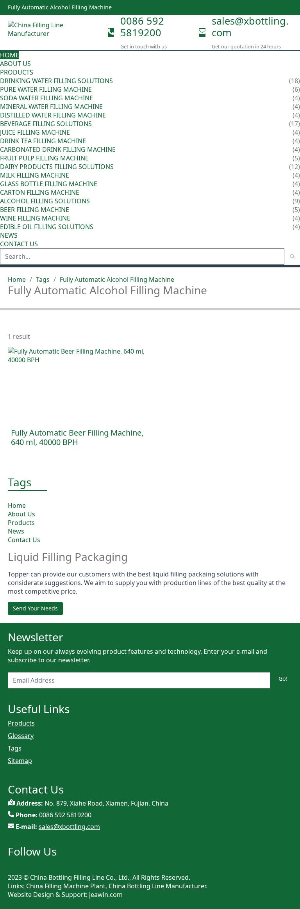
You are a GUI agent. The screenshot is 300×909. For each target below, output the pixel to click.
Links (15, 886)
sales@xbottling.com (250, 26)
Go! (283, 678)
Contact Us (19, 244)
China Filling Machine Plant (65, 886)
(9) (296, 201)
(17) (294, 123)
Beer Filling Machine (34, 209)
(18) (294, 80)
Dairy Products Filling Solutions (57, 166)
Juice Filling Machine (35, 132)
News (9, 235)
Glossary (21, 735)
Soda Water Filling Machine (46, 98)
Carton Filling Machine (39, 192)
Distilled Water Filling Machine (53, 115)
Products (16, 72)
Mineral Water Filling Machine (51, 106)
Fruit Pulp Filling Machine (44, 158)
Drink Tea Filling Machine (43, 141)
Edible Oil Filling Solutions (46, 226)
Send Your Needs (35, 608)
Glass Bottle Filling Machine (48, 184)
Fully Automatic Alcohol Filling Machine (117, 279)
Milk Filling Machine (34, 175)
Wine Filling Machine (35, 218)
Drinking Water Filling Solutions (56, 80)
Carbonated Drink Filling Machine (58, 149)
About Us (15, 63)
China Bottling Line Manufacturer (157, 886)
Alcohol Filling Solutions (45, 201)
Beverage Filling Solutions (46, 123)
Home (9, 55)
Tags (43, 279)
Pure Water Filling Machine (46, 89)
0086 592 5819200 (142, 26)
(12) (294, 166)
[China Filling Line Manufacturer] (55, 32)
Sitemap (20, 760)
